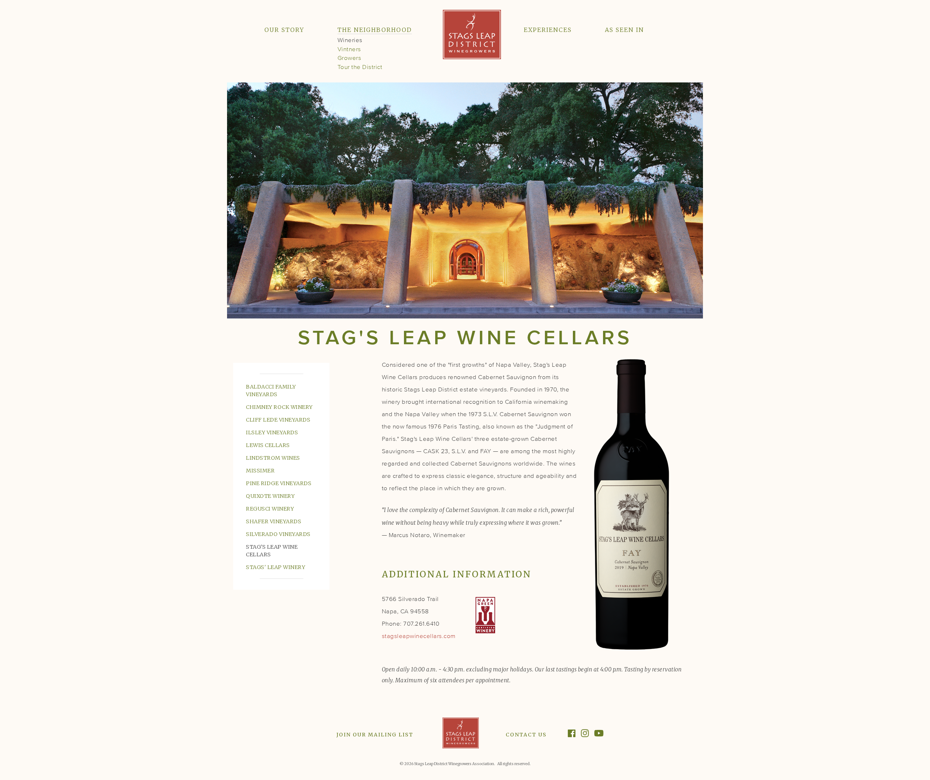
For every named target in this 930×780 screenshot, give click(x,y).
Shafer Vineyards (273, 521)
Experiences (548, 29)
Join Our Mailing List (374, 734)
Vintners (349, 49)
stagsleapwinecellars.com (419, 636)
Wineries (350, 40)
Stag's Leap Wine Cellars (272, 551)
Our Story (284, 29)
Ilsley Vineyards (272, 432)
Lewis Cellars (268, 445)
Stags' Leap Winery (275, 567)
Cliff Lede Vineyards (278, 420)
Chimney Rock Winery (279, 407)
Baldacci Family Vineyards (271, 390)
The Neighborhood (374, 29)
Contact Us (526, 734)
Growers (349, 58)
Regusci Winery (270, 508)
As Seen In (624, 29)
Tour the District (360, 67)
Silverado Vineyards (278, 534)
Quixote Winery (270, 496)
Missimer (260, 470)
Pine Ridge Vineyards (278, 483)
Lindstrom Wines (273, 458)
